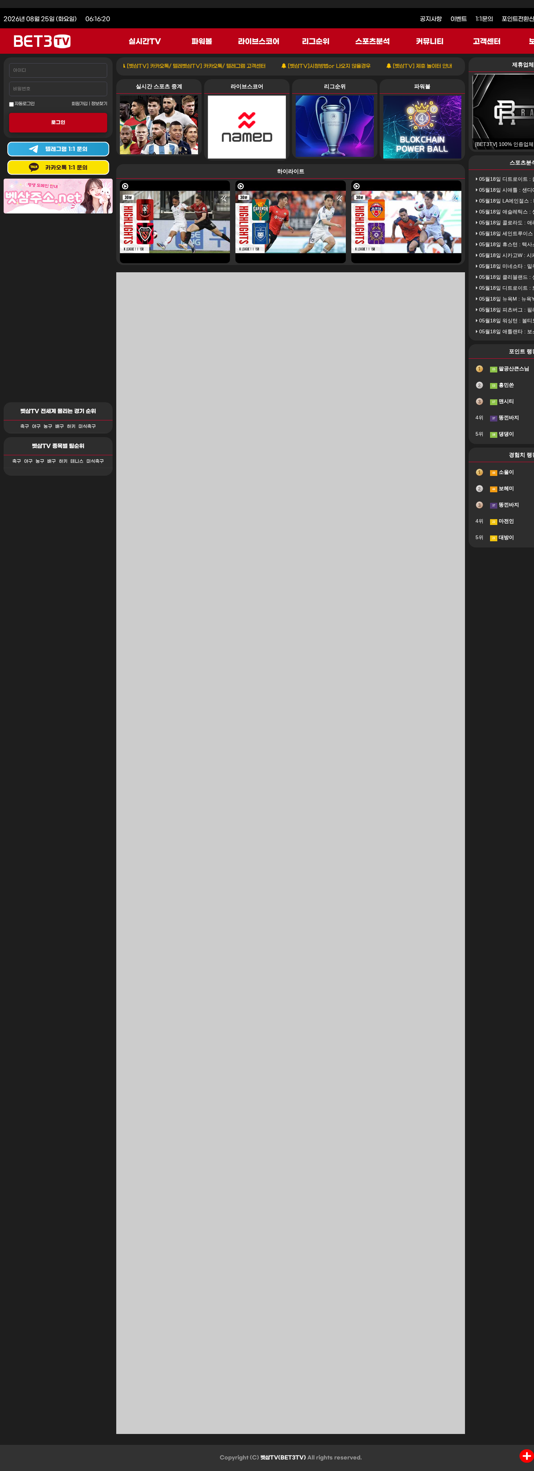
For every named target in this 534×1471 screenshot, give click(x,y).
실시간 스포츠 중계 (159, 86)
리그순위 (315, 41)
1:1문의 (484, 19)
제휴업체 (523, 64)
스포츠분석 (372, 41)
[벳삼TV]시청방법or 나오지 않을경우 (305, 66)
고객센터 (487, 41)
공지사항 (431, 19)
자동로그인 (24, 103)
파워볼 (201, 41)
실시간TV (145, 41)
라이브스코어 (258, 41)
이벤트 (458, 19)
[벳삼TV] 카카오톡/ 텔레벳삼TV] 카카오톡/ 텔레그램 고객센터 (172, 66)
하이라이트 (290, 171)
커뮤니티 (430, 41)
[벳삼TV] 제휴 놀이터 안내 (398, 66)
